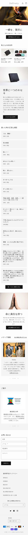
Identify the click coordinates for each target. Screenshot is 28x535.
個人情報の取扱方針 (8, 491)
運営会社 (5, 477)
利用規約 (5, 481)
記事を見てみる (14, 373)
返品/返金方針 (7, 488)
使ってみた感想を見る (14, 287)
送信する (6, 463)
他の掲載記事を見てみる (20, 337)
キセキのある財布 (10, 117)
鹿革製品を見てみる (14, 37)
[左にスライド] (10, 378)
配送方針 (5, 484)
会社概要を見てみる (14, 327)
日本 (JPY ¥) (13, 521)
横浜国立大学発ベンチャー (11, 414)
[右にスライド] (18, 378)
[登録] (23, 505)
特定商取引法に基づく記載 (10, 495)
